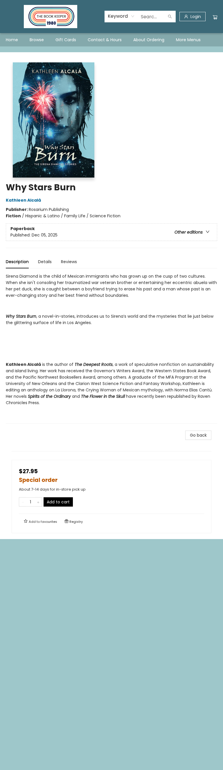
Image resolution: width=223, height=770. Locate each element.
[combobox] (121, 16)
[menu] (111, 39)
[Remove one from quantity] (22, 502)
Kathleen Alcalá (23, 200)
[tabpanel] (111, 348)
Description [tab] (17, 262)
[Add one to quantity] (38, 502)
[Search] (170, 16)
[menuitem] (12, 39)
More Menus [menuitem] (188, 40)
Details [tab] (45, 262)
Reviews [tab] (69, 262)
